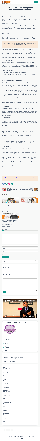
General (4, 386)
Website (4, 251)
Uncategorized (5, 417)
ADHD (4, 367)
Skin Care (4, 409)
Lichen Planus (7, 343)
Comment (4, 234)
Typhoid (4, 414)
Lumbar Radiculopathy (7, 395)
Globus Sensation (6, 387)
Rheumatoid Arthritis (6, 407)
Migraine (4, 396)
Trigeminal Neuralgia (8, 346)
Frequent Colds (7, 339)
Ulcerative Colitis (7, 347)
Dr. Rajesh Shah (22, 436)
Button (36, 2)
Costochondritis (5, 375)
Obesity (4, 398)
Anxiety (4, 369)
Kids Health (5, 392)
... (10, 209)
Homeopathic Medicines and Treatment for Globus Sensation (13, 357)
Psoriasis (6, 344)
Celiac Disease (5, 372)
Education (5, 380)
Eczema (4, 379)
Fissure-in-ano (5, 383)
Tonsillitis (4, 411)
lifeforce (4, 211)
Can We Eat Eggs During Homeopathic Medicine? (11, 361)
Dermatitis (5, 376)
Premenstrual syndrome (7, 402)
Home (7, 436)
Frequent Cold (5, 384)
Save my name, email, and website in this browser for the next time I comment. (17, 253)
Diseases (18, 436)
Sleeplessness (5, 410)
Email (4, 248)
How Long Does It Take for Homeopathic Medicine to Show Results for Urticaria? (16, 358)
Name (4, 245)
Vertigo (4, 419)
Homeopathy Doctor (6, 391)
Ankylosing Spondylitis (7, 368)
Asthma (6, 336)
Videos (4, 421)
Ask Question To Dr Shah (12, 436)
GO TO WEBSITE (31, 436)
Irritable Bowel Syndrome (9, 342)
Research (4, 406)
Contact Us (26, 436)
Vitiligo (6, 350)
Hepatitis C (6, 340)
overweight (5, 399)
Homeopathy (5, 390)
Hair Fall (4, 388)
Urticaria (6, 348)
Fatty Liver (5, 382)
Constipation (5, 373)
